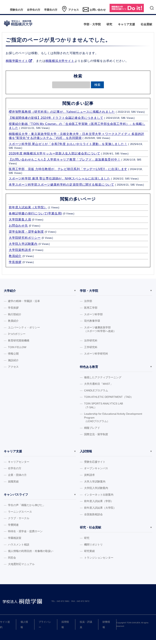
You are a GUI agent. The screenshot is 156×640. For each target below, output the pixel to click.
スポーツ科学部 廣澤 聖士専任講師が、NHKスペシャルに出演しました (59, 178)
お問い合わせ (98, 9)
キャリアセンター (18, 461)
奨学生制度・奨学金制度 (26, 231)
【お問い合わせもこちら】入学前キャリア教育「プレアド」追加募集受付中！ (64, 159)
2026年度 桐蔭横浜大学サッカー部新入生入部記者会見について (54, 153)
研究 (109, 24)
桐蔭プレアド (92, 427)
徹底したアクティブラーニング (102, 377)
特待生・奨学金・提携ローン (25, 531)
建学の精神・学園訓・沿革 (24, 301)
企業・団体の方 (17, 474)
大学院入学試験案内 (23, 243)
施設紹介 (13, 360)
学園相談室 (14, 537)
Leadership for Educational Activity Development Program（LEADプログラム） (113, 417)
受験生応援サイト (94, 461)
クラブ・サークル (18, 518)
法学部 (88, 301)
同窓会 (12, 557)
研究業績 (89, 551)
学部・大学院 (92, 24)
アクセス (73, 9)
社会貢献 (146, 24)
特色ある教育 (89, 366)
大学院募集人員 (20, 219)
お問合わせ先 (18, 225)
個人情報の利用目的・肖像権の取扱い (30, 551)
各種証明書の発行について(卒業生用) (35, 213)
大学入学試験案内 (94, 481)
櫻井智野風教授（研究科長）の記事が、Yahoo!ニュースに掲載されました (62, 111)
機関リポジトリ (93, 544)
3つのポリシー (16, 333)
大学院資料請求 (20, 249)
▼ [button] (75, 290)
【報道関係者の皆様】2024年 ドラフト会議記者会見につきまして (56, 117)
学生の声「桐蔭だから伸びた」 (26, 505)
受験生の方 (16, 9)
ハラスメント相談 (18, 544)
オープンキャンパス (96, 468)
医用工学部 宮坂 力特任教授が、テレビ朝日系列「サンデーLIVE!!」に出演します (68, 169)
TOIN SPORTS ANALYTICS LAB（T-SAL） (103, 405)
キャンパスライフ (16, 494)
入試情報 (86, 451)
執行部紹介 (14, 314)
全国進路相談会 (93, 514)
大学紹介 (10, 290)
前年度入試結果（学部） (98, 501)
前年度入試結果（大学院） (28, 207)
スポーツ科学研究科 (96, 353)
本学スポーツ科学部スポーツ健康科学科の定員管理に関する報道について (61, 184)
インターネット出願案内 (98, 494)
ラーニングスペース (20, 511)
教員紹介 (15, 256)
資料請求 (89, 474)
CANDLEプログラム (96, 390)
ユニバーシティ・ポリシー (24, 327)
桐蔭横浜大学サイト (59, 60)
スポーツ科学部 (93, 314)
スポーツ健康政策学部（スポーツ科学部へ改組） (100, 329)
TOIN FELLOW (17, 347)
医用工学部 (90, 307)
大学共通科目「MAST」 (98, 383)
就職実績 (13, 481)
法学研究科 (90, 340)
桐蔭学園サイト (17, 60)
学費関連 (13, 524)
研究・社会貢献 (90, 527)
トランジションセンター (98, 557)
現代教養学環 (92, 320)
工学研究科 (90, 347)
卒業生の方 (50, 9)
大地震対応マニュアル (21, 564)
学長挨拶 (15, 262)
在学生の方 (33, 9)
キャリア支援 (126, 24)
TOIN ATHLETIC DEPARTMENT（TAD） (108, 396)
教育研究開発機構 (18, 340)
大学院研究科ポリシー (25, 237)
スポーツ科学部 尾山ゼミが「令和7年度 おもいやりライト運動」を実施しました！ (68, 144)
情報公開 (13, 353)
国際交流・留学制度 (96, 434)
